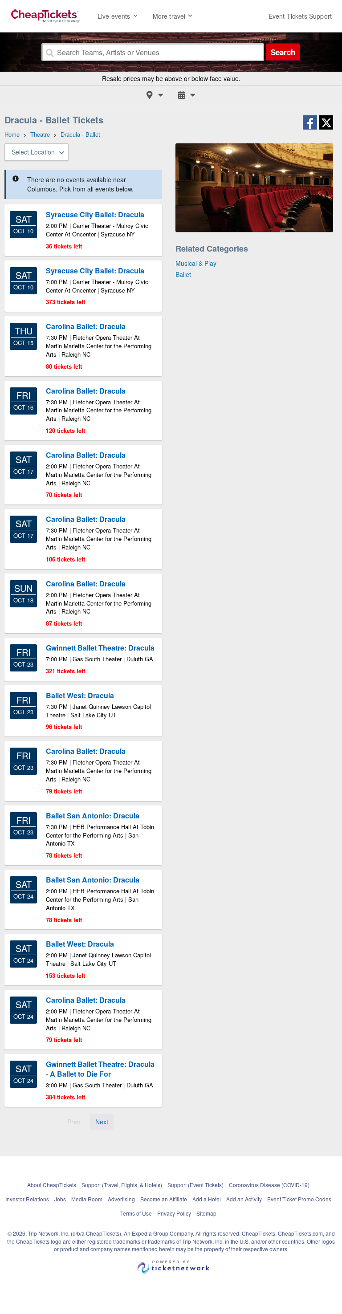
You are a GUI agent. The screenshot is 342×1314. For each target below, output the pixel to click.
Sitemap (206, 1213)
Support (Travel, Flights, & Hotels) (121, 1184)
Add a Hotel (206, 1199)
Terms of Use (136, 1213)
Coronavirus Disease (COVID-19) (269, 1184)
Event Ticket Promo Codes (299, 1199)
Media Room (86, 1199)
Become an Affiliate (163, 1199)
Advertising (121, 1199)
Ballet (183, 274)
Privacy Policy (174, 1213)
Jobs (60, 1199)
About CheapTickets (51, 1184)
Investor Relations (27, 1199)
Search (283, 52)
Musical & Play (195, 263)
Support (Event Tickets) (195, 1184)
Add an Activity (244, 1199)
